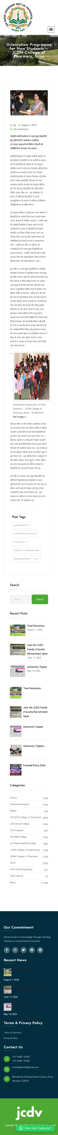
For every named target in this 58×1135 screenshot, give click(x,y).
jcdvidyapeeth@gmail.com (25, 1067)
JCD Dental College (19, 823)
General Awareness (20, 804)
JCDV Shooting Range (21, 869)
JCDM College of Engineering (24, 849)
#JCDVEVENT (20, 542)
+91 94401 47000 (21, 1060)
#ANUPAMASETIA (21, 525)
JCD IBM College (18, 836)
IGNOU (13, 810)
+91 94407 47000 (21, 1056)
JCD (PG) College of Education (25, 817)
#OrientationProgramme (26, 550)
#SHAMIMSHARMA (22, 559)
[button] (35, 1128)
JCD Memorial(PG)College (23, 843)
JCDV (36, 559)
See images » (19, 416)
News (13, 882)
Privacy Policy (11, 1038)
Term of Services (12, 1032)
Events (13, 797)
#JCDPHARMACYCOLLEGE (25, 534)
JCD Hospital (16, 830)
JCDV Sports (16, 876)
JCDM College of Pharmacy (24, 856)
